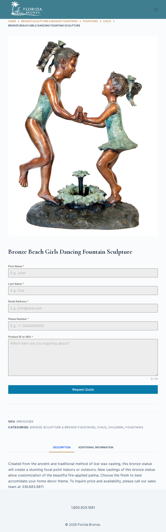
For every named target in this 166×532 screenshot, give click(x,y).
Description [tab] (61, 447)
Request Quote (83, 389)
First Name (16, 266)
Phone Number (18, 319)
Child (101, 427)
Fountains (134, 427)
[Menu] (156, 9)
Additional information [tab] (95, 447)
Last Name (16, 283)
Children (116, 427)
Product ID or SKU (20, 336)
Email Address (18, 301)
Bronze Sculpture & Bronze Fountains (62, 427)
